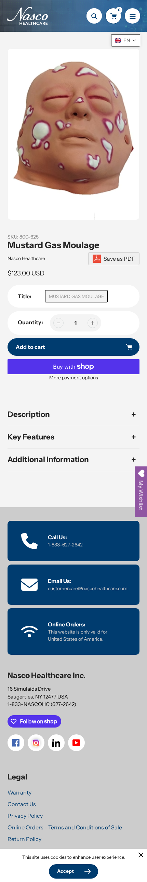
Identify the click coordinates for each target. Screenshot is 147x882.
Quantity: (30, 322)
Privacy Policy (25, 815)
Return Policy (24, 839)
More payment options (73, 378)
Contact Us (22, 804)
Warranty (19, 792)
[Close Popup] (141, 855)
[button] (125, 40)
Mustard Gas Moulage (76, 296)
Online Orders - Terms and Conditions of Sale (65, 827)
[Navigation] (132, 16)
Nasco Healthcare (26, 258)
